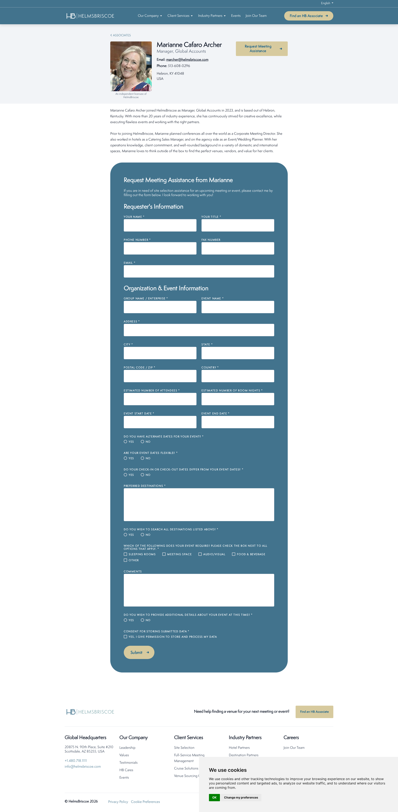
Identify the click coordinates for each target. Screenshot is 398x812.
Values (124, 755)
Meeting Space (179, 554)
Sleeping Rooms (142, 554)
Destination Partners (243, 755)
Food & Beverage (251, 554)
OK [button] (214, 797)
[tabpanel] (199, 131)
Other (134, 560)
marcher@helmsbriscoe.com (187, 60)
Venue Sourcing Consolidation (196, 776)
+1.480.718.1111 (76, 761)
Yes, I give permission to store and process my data (173, 637)
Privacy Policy (118, 802)
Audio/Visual (214, 554)
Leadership (127, 748)
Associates (122, 35)
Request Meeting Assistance (258, 49)
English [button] (326, 3)
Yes (131, 442)
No (148, 442)
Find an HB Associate (306, 16)
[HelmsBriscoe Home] (90, 15)
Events (236, 16)
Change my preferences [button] (241, 797)
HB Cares (126, 770)
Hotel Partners (239, 748)
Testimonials (128, 763)
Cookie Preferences (145, 802)
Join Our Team (256, 16)
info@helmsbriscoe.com (83, 766)
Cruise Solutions (186, 768)
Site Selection (184, 748)
